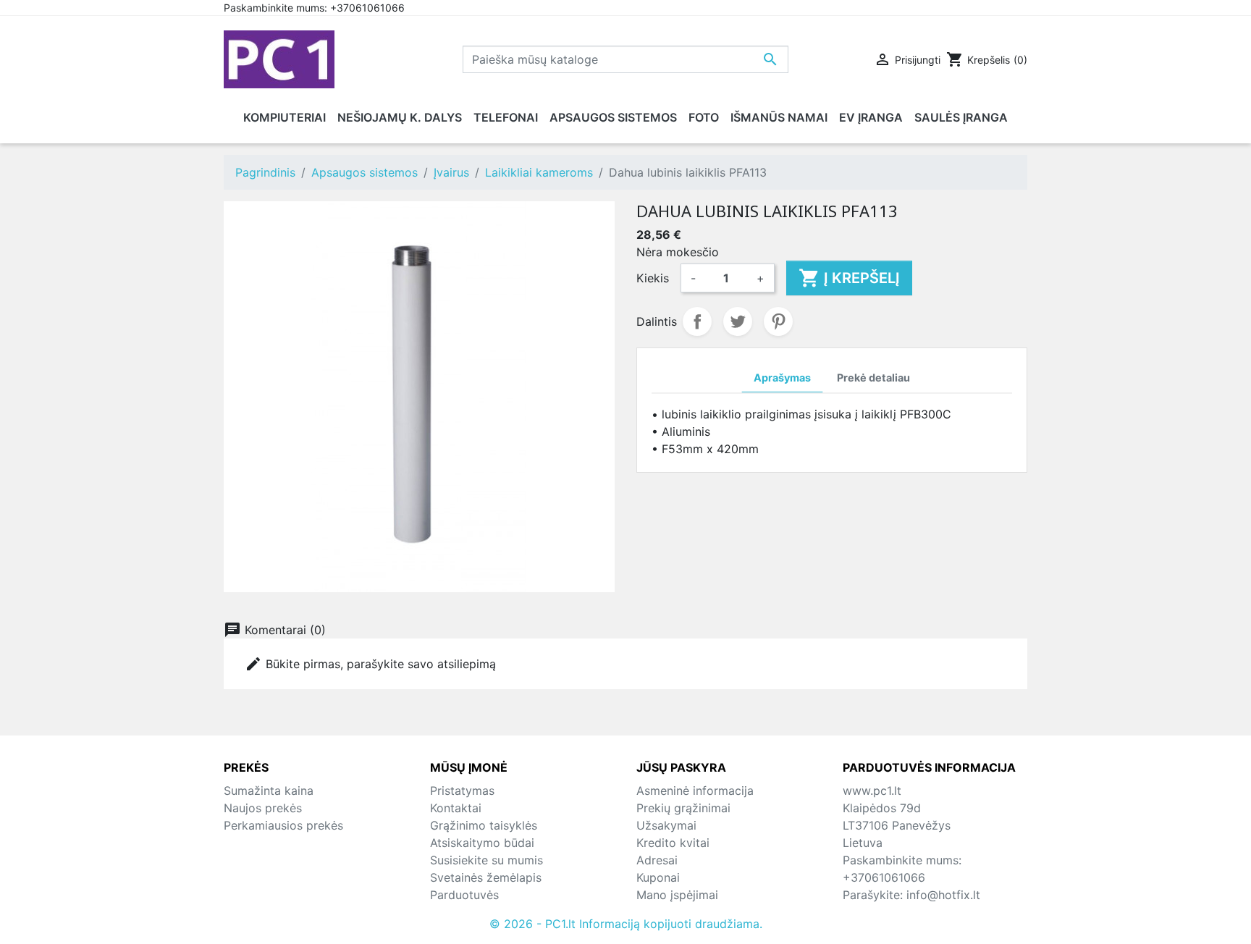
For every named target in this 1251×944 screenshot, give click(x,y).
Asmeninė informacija (695, 790)
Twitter (737, 321)
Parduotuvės (464, 895)
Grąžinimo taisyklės (483, 825)
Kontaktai (455, 808)
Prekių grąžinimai (683, 808)
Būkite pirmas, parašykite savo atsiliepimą (370, 664)
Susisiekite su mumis (486, 860)
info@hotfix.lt (943, 895)
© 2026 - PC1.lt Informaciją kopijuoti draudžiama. (625, 923)
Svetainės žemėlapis (486, 877)
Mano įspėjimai (677, 895)
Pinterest (778, 321)
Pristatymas (462, 790)
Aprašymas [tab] (782, 377)
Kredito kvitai (672, 842)
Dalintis (697, 321)
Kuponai (658, 877)
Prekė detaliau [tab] (873, 377)
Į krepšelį (849, 278)
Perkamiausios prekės (283, 825)
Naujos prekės (263, 808)
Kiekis (652, 278)
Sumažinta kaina (268, 790)
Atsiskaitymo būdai (482, 842)
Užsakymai (666, 825)
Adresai (657, 860)
